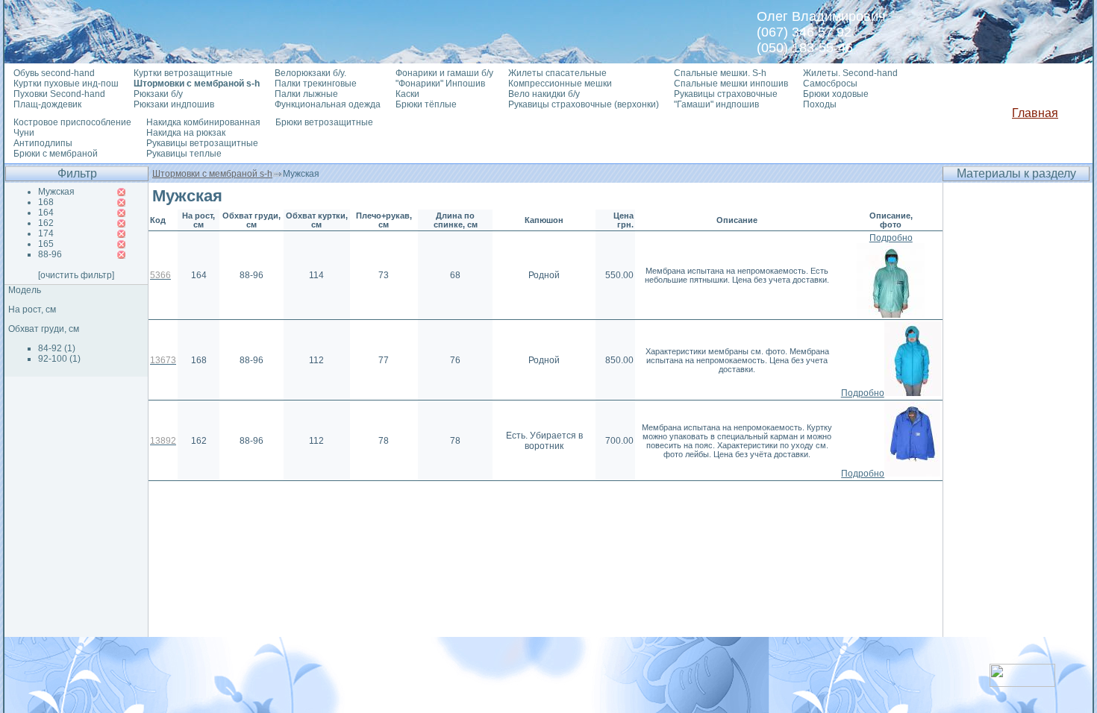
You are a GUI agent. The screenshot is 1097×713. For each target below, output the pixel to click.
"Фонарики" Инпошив (440, 83)
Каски (407, 94)
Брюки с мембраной (55, 153)
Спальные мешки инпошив (731, 83)
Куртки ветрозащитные (183, 73)
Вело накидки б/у (544, 94)
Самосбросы (830, 83)
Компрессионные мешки (560, 83)
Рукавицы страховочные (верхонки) (583, 104)
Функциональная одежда (328, 104)
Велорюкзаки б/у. (310, 73)
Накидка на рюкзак (185, 133)
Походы (820, 104)
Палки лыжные (306, 94)
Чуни (23, 133)
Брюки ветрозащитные (324, 122)
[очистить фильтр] (76, 275)
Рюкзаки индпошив (174, 104)
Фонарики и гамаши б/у (444, 73)
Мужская (56, 191)
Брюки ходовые (836, 94)
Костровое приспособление (72, 122)
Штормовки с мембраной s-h (212, 174)
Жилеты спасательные (557, 73)
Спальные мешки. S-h (720, 73)
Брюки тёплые (426, 104)
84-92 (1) (56, 348)
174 (46, 233)
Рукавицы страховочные (726, 94)
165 (46, 244)
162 (46, 223)
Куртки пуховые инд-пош (66, 83)
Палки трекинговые (316, 83)
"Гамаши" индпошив (716, 104)
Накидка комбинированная (203, 122)
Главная (1035, 113)
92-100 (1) (59, 359)
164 (46, 212)
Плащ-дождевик (47, 104)
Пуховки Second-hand (59, 94)
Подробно (891, 238)
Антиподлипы (42, 143)
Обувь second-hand (54, 73)
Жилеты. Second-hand (850, 73)
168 (46, 202)
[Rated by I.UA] (1022, 682)
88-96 (50, 254)
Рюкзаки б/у (158, 94)
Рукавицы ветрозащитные (202, 143)
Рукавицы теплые (184, 153)
